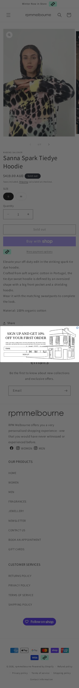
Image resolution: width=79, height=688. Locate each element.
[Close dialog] (77, 327)
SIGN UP (25, 354)
